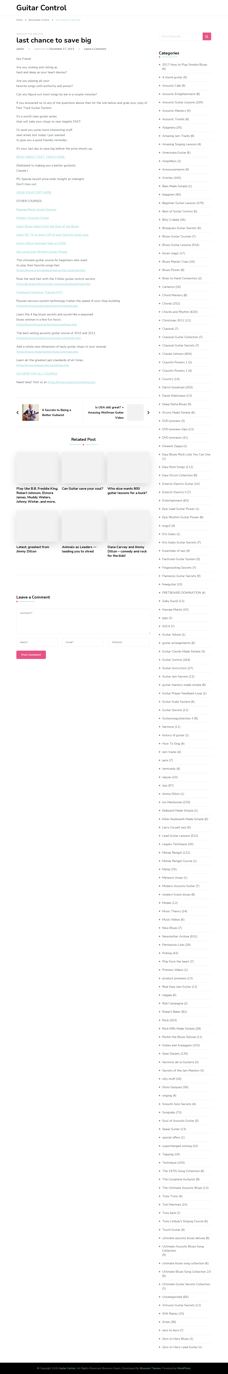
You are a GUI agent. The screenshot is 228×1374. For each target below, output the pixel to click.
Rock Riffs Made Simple (178, 1029)
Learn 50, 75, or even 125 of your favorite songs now (52, 235)
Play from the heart (175, 961)
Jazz (164, 785)
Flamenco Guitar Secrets (179, 576)
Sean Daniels (171, 1054)
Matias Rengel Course (177, 861)
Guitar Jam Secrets (175, 676)
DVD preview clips (174, 429)
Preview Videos (172, 970)
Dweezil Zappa (172, 446)
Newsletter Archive (29, 34)
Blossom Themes (150, 1368)
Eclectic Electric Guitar (177, 484)
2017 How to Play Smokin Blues (184, 65)
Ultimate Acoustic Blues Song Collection (183, 1248)
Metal (166, 869)
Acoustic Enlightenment (178, 94)
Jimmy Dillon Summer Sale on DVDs (41, 243)
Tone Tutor (170, 1196)
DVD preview (171, 421)
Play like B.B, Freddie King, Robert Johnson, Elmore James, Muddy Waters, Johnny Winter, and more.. (37, 495)
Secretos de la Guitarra (178, 1062)
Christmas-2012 (173, 320)
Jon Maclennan (172, 802)
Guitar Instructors (174, 668)
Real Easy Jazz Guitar (176, 987)
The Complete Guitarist (178, 1179)
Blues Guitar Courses (176, 236)
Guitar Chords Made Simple (181, 651)
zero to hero (170, 1330)
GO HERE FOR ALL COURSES (36, 374)
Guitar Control (41, 8)
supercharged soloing (177, 1146)
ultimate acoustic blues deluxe (183, 1238)
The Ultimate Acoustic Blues (182, 1188)
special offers (171, 1137)
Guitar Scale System (176, 702)
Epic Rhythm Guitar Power (180, 517)
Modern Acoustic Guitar (32, 218)
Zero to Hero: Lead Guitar (180, 1347)
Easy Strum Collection (177, 475)
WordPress (184, 1368)
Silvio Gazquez (172, 1087)
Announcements (173, 169)
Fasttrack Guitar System (179, 559)
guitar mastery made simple (181, 685)
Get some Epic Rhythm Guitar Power (41, 252)
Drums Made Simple (176, 413)
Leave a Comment (95, 49)
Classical (168, 329)
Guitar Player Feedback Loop (182, 693)
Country (167, 379)
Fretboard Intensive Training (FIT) (39, 292)
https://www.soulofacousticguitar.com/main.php (48, 338)
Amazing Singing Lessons (179, 144)
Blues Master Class (175, 262)
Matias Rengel (172, 853)
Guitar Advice (171, 635)
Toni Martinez (171, 1205)
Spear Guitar (171, 1129)
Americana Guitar (174, 153)
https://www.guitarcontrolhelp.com (71, 382)
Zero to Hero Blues (175, 1339)
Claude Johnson (173, 354)
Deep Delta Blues (174, 404)
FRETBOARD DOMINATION (181, 593)
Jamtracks (169, 769)
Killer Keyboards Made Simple (183, 819)
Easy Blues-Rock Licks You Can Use (186, 454)
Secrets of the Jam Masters (180, 1070)
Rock (165, 1020)
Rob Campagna (172, 1003)
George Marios (172, 610)
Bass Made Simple (174, 186)
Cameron (168, 287)
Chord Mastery (172, 295)
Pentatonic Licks (173, 945)
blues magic (170, 253)
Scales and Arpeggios (177, 1045)
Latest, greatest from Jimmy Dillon (32, 549)
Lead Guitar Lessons (176, 836)
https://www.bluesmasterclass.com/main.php (46, 325)
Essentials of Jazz (173, 551)
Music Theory (171, 911)
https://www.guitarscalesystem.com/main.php (47, 306)
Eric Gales (169, 534)
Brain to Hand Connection (179, 278)
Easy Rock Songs (173, 467)
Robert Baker (171, 1012)
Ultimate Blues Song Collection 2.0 (186, 1272)
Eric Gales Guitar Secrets (179, 542)
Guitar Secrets (172, 710)
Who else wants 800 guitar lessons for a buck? (127, 490)
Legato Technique (174, 844)
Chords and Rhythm (175, 312)
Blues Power (171, 270)
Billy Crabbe (170, 220)
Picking (167, 953)
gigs (165, 618)
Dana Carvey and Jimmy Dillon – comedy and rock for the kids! (127, 551)
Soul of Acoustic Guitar (178, 1121)
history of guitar (173, 735)
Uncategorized (172, 1297)
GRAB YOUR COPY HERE (33, 192)
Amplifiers (169, 161)
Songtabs (168, 1112)
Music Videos (171, 920)
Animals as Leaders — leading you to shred (79, 549)
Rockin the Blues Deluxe (179, 1037)
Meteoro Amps (172, 878)
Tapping (168, 1154)
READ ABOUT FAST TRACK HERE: (40, 157)
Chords (167, 304)
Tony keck (169, 1213)
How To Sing (171, 744)
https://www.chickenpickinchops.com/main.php (47, 352)
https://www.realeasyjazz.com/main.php (42, 365)
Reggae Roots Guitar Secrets (36, 210)
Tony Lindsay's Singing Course (182, 1221)
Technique (169, 1163)
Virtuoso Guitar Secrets (178, 1305)
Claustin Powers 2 (174, 371)
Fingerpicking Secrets (177, 568)
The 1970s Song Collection (181, 1171)
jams (165, 760)
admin (20, 49)
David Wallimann (174, 396)
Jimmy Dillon (171, 794)
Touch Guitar (171, 1230)
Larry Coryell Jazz (174, 827)
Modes (166, 903)
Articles (167, 178)
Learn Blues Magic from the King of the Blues (47, 226)
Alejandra (168, 128)
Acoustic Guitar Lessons (178, 102)
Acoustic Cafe (171, 86)
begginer (168, 194)
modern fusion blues (176, 895)
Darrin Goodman (173, 387)
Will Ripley (170, 1314)
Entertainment (172, 501)
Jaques (166, 777)
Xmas (166, 1322)
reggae (167, 995)
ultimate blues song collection (183, 1263)
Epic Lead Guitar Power (178, 509)
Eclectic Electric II (174, 492)
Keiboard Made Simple (177, 811)
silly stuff (168, 1079)
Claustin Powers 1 (174, 362)
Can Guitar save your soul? (82, 488)
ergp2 (166, 526)
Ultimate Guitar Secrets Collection (186, 1284)
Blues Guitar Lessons (176, 245)
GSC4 (166, 626)
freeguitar (169, 584)
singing (167, 1096)
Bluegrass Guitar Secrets (179, 228)
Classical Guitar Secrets (178, 345)
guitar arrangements (176, 643)
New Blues (169, 928)
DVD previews (172, 438)
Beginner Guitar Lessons (179, 203)
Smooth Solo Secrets (176, 1104)
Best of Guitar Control (177, 211)
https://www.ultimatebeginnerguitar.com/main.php (50, 270)
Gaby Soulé (170, 601)
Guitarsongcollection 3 (177, 718)
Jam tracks (169, 752)
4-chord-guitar (172, 77)
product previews (174, 978)
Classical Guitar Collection (180, 337)
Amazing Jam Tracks (176, 136)
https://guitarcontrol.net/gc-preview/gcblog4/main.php (53, 284)
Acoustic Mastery (174, 111)
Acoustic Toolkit (173, 119)
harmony (168, 727)
